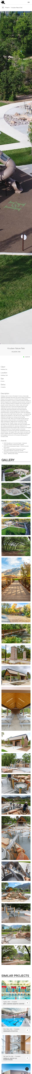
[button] (28, 2)
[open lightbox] (16, 473)
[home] (2, 2)
